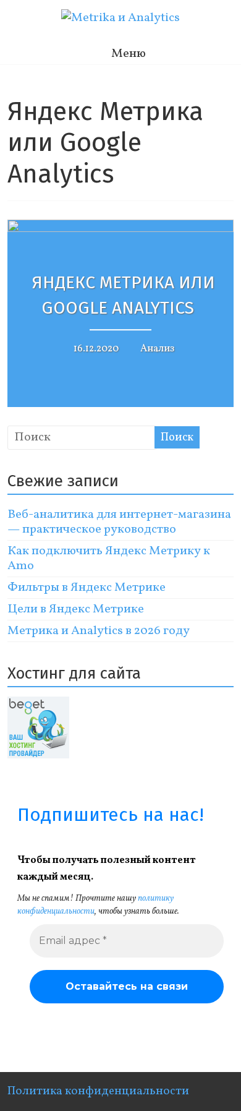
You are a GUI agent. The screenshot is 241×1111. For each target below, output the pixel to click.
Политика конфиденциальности (98, 1091)
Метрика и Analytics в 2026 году (98, 631)
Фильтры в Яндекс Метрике (86, 587)
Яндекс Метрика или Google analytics (123, 296)
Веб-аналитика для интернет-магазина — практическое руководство (119, 522)
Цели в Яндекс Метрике (75, 609)
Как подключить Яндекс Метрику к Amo (108, 559)
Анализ (157, 349)
